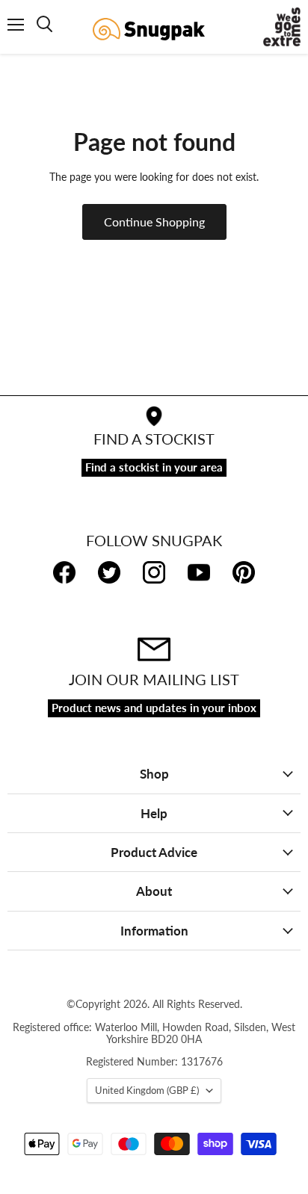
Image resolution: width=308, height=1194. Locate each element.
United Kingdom (147, 1090)
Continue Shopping (154, 221)
